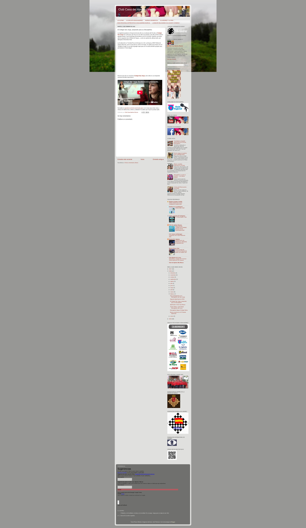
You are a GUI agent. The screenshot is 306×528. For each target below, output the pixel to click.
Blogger (173, 522)
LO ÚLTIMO (120, 20)
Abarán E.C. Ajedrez (174, 239)
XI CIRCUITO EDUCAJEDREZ (134, 20)
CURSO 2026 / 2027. (180, 208)
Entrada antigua (158, 159)
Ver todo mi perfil (171, 59)
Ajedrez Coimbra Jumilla (175, 201)
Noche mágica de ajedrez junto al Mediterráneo (180, 154)
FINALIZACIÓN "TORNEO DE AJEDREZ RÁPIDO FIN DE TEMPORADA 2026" (181, 228)
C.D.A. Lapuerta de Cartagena (177, 215)
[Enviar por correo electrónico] (142, 112)
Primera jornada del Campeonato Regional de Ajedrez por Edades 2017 (181, 251)
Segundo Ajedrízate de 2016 (177, 299)
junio (171, 285)
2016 (170, 271)
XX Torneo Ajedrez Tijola (181, 217)
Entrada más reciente (125, 159)
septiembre (173, 279)
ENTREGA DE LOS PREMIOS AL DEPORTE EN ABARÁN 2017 (181, 242)
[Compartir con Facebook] (147, 112)
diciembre (173, 273)
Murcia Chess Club (174, 248)
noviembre (173, 275)
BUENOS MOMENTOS (151, 20)
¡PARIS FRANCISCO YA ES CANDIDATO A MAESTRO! (175, 203)
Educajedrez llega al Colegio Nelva (179, 310)
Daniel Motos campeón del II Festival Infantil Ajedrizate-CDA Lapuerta (177, 259)
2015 (170, 318)
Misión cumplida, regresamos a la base (179, 164)
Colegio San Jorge (140, 75)
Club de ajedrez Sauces (175, 225)
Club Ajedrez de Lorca (175, 257)
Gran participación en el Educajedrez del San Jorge (177, 296)
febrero (172, 294)
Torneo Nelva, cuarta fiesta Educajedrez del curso (177, 307)
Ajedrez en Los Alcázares (176, 206)
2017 (170, 269)
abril (171, 289)
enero (172, 316)
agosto (172, 281)
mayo (171, 287)
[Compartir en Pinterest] (148, 112)
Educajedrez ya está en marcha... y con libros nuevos (180, 176)
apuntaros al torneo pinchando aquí (134, 108)
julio (171, 283)
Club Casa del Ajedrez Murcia (137, 9)
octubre (172, 277)
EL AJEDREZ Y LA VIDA (166, 20)
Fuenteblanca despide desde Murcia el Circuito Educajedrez (180, 142)
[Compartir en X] (145, 112)
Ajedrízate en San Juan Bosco (177, 304)
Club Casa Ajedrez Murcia (176, 46)
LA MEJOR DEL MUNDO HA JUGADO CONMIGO (166, 23)
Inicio (142, 159)
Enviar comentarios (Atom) (131, 162)
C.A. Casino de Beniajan (175, 234)
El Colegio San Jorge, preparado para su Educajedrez (178, 302)
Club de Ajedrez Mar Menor (176, 262)
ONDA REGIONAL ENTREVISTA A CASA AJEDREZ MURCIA (133, 23)
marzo (172, 291)
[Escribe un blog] (144, 112)
